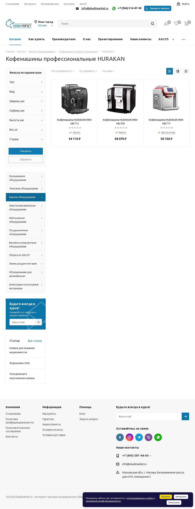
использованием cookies (140, 498)
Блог (82, 413)
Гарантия (48, 419)
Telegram (139, 437)
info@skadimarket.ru (134, 464)
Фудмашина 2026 (20, 363)
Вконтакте (120, 437)
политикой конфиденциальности (103, 501)
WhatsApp (158, 437)
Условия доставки (53, 435)
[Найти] (152, 23)
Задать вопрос (88, 419)
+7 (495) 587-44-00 (135, 455)
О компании (13, 413)
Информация (51, 407)
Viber (148, 437)
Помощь (85, 407)
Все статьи (35, 340)
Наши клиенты (51, 424)
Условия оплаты (52, 429)
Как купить (49, 413)
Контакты (12, 436)
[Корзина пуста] (186, 24)
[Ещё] (183, 39)
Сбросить (25, 159)
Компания (13, 407)
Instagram (129, 437)
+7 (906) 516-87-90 (129, 8)
